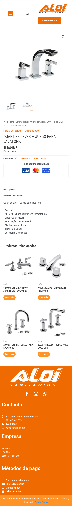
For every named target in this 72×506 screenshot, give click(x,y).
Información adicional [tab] (13, 195)
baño (12, 122)
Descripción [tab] (9, 189)
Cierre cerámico (38, 122)
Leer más (9, 297)
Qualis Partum (41, 502)
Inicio (5, 122)
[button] (10, 13)
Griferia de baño (22, 122)
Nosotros (6, 448)
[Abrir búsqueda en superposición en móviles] (27, 13)
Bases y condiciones (11, 455)
